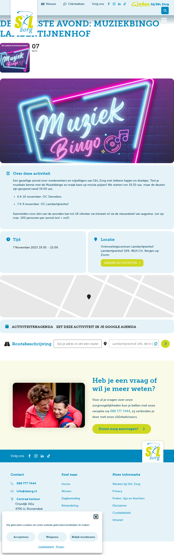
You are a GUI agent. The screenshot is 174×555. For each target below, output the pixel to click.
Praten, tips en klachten (128, 498)
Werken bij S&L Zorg (126, 484)
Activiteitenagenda (32, 327)
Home (66, 484)
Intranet (117, 520)
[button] (96, 517)
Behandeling (70, 505)
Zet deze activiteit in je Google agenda (96, 327)
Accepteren (21, 537)
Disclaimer (119, 505)
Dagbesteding (71, 498)
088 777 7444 (120, 411)
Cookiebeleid (46, 546)
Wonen (66, 491)
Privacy (60, 546)
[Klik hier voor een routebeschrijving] (165, 344)
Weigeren (52, 537)
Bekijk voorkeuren (83, 537)
